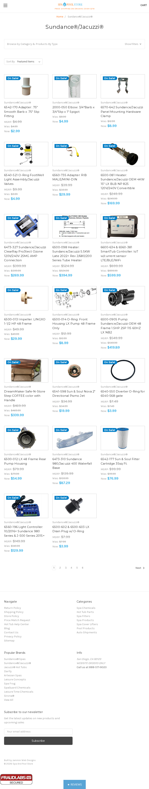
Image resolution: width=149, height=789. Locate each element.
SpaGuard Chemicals (17, 687)
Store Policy (11, 616)
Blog (7, 628)
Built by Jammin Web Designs (20, 760)
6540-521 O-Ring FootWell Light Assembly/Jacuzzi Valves (24, 179)
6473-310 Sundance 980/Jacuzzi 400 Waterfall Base (72, 463)
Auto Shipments (87, 632)
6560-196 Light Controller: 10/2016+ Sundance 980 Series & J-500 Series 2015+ (24, 531)
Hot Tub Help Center (16, 624)
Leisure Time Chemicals (18, 691)
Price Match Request (17, 620)
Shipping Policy (13, 612)
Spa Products (85, 620)
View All (8, 700)
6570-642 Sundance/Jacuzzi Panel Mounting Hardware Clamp (122, 111)
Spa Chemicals (86, 608)
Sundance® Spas (15, 659)
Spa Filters (83, 616)
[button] (74, 44)
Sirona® (9, 695)
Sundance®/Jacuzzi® (17, 663)
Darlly (8, 671)
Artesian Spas (13, 675)
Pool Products (86, 628)
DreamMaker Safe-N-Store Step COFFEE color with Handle (24, 396)
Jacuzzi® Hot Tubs (15, 667)
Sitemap (9, 640)
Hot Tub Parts (85, 612)
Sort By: (10, 61)
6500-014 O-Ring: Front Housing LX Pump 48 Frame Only (73, 323)
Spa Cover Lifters (87, 624)
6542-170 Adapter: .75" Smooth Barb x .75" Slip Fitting (21, 111)
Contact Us (11, 632)
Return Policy (12, 608)
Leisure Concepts (15, 679)
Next (138, 568)
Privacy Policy (13, 636)
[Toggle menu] (5, 5)
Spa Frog (9, 683)
